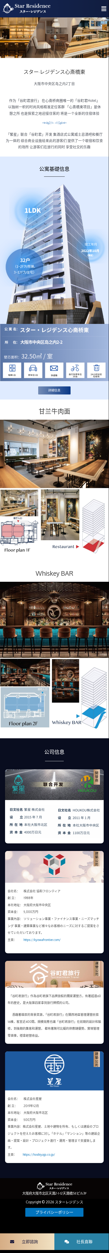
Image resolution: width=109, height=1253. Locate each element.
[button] (27, 1241)
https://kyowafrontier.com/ (42, 940)
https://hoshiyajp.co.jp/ (39, 1154)
